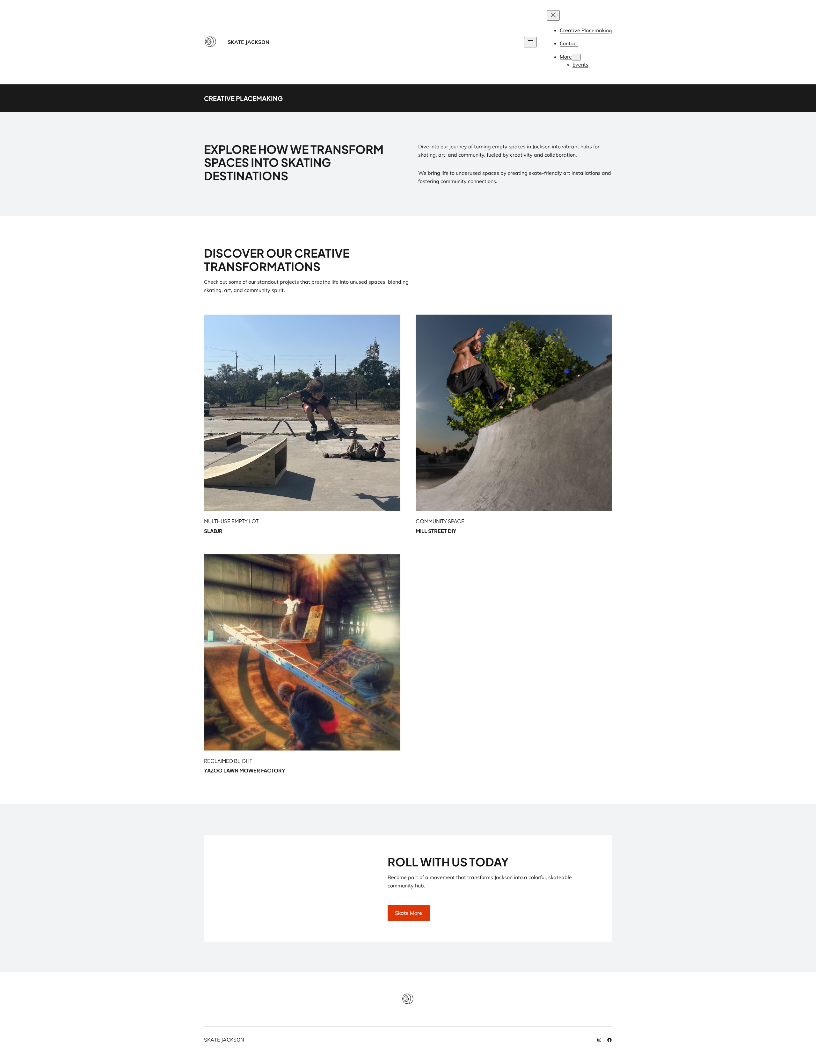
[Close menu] (553, 15)
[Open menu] (530, 42)
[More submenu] (576, 57)
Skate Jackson (248, 42)
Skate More (408, 913)
